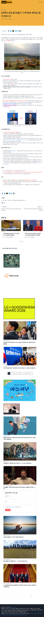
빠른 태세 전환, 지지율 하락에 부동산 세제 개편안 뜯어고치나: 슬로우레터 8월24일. (19, 438)
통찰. (4, 461)
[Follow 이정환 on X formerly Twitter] (4, 203)
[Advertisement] (20, 289)
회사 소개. (13, 607)
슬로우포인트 (5, 535)
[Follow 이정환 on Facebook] (2, 203)
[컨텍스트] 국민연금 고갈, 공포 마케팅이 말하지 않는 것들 (11, 208)
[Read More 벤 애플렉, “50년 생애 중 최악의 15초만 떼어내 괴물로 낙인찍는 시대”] (19, 475)
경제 (6, 461)
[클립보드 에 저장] (20, 31)
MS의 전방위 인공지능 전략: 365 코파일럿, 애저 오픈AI (33, 208)
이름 (6, 501)
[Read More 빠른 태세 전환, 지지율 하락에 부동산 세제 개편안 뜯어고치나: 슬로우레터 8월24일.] (19, 425)
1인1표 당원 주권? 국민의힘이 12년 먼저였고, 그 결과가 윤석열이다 (19, 368)
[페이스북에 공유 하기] (9, 31)
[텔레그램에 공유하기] (15, 31)
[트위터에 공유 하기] (11, 31)
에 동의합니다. (13, 506)
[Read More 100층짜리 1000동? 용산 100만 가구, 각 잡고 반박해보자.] (19, 451)
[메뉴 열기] (42, 2)
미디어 (7, 485)
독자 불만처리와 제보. (22, 614)
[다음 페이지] (41, 230)
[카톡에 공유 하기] (13, 31)
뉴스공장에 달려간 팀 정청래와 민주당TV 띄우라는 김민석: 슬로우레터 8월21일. (19, 586)
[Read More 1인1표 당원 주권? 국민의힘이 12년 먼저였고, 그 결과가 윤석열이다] (19, 356)
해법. (6, 366)
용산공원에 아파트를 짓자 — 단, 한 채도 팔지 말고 (15, 561)
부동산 (4, 559)
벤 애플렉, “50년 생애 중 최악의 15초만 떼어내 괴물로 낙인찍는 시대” (19, 488)
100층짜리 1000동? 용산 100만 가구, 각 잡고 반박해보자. (17, 463)
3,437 (27, 373)
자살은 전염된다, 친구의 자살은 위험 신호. (13, 537)
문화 (4, 485)
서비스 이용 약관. (34, 613)
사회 (9, 535)
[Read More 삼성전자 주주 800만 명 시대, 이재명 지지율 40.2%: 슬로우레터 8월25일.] (19, 330)
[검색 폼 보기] (39, 2)
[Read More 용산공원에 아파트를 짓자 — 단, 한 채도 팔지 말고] (19, 549)
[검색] (31, 595)
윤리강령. (15, 614)
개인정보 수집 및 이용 (12, 506)
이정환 (3, 197)
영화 (9, 485)
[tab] (20, 241)
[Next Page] (31, 373)
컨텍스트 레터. (8, 340)
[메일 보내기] (18, 31)
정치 (4, 340)
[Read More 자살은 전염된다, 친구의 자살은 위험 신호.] (19, 525)
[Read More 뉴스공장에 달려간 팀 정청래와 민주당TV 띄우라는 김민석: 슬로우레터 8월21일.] (19, 573)
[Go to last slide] (3, 230)
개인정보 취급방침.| (9, 614)
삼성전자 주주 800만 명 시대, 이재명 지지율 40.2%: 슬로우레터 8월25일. (19, 343)
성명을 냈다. (14, 150)
